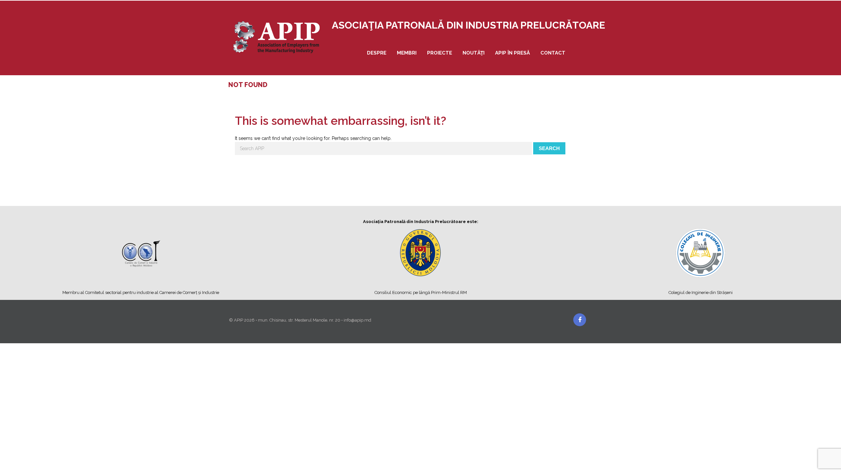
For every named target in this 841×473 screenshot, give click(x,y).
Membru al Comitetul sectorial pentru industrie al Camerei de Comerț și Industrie (140, 292)
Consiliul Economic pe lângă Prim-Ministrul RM (421, 292)
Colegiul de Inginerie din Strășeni (701, 292)
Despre (376, 53)
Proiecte (439, 53)
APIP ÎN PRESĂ (512, 53)
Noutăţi (474, 53)
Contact (552, 53)
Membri (407, 53)
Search (549, 148)
